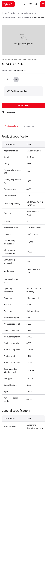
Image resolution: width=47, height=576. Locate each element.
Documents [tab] (29, 126)
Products (13, 13)
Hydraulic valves (27, 13)
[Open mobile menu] (42, 4)
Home (4, 13)
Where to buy (23, 105)
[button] (30, 4)
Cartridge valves (9, 17)
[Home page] (8, 4)
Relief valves (23, 17)
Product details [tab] (11, 126)
